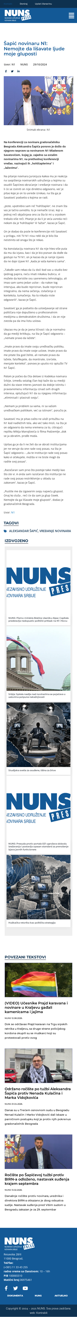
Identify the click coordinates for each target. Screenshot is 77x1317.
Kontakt (8, 3)
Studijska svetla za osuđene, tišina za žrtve (32, 770)
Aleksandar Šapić (23, 531)
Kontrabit (41, 1312)
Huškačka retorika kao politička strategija (32, 922)
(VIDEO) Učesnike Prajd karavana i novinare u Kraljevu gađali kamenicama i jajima (36, 1007)
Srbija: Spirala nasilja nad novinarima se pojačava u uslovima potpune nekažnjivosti (36, 696)
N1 (13, 512)
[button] (67, 15)
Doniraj (23, 3)
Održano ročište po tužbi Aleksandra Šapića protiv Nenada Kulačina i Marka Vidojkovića (38, 1093)
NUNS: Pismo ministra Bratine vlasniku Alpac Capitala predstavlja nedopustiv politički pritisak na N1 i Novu (38, 619)
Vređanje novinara (55, 531)
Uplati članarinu (43, 3)
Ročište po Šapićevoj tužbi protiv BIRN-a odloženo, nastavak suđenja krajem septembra (37, 1179)
